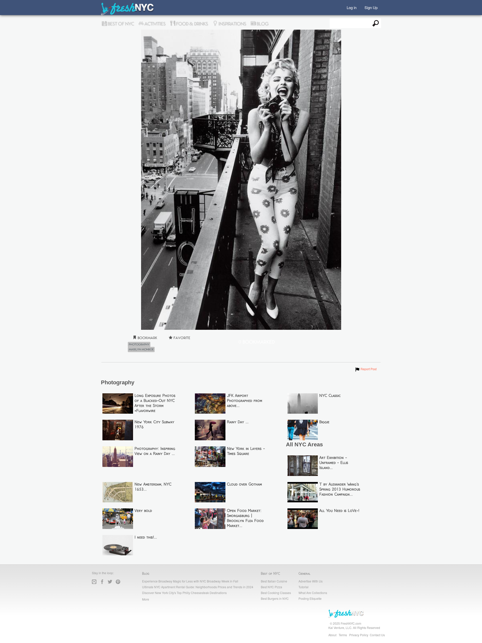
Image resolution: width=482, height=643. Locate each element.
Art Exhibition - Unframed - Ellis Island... (333, 463)
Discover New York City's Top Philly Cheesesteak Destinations (184, 593)
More (145, 599)
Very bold (143, 511)
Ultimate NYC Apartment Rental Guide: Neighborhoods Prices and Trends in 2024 (197, 587)
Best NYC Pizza (271, 587)
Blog (262, 23)
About (332, 635)
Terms (343, 635)
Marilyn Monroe (141, 349)
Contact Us (377, 635)
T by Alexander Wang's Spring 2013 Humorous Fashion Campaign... (339, 489)
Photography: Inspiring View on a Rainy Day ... (155, 451)
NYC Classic (330, 396)
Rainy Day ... (238, 422)
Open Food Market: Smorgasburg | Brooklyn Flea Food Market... (245, 518)
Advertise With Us (310, 581)
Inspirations (231, 23)
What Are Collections (312, 593)
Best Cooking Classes (276, 593)
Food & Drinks (191, 23)
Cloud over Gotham (244, 484)
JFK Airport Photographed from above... (244, 401)
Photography (139, 344)
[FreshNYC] (127, 14)
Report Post (366, 369)
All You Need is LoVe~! (339, 511)
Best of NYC (120, 23)
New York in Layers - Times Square (246, 451)
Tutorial (303, 587)
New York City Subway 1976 (154, 424)
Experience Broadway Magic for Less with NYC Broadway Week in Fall (190, 581)
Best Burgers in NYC (275, 598)
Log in (351, 7)
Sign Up (371, 7)
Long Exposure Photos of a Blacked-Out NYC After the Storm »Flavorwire (155, 403)
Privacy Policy (358, 635)
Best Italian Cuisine (274, 581)
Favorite (181, 338)
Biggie (324, 422)
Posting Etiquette (310, 598)
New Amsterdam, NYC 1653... (153, 487)
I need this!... (146, 537)
